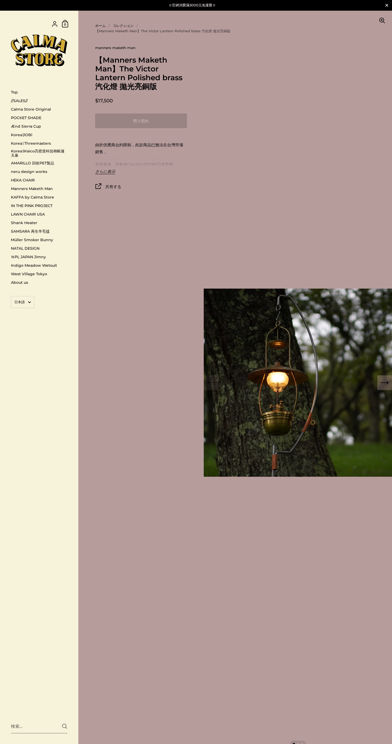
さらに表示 (105, 171)
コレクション (123, 25)
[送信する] (64, 726)
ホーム (100, 25)
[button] (384, 382)
